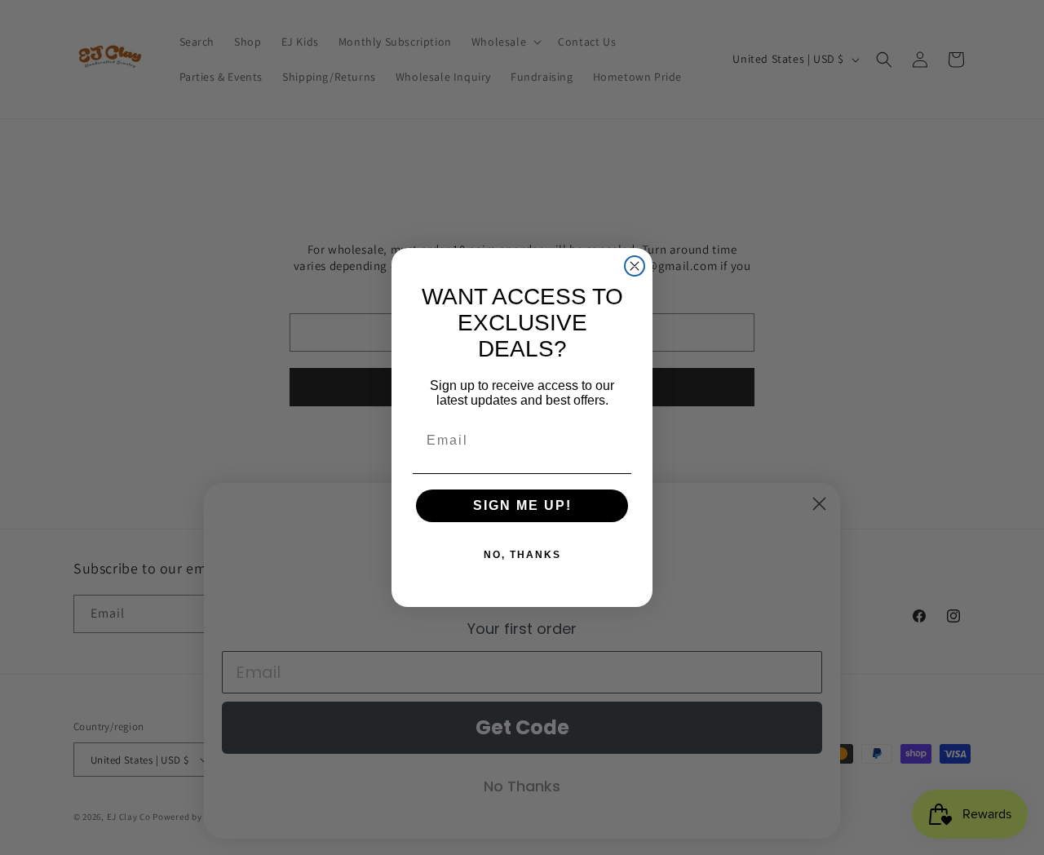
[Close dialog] (634, 266)
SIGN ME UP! (522, 505)
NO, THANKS (522, 554)
